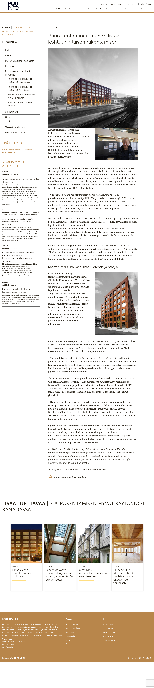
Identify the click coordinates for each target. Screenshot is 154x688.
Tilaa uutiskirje (109, 640)
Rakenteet (92, 9)
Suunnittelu (105, 9)
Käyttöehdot (108, 624)
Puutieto (128, 9)
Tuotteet (117, 9)
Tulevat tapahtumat (15, 127)
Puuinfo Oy (129, 4)
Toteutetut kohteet (58, 9)
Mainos (11, 121)
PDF (74, 477)
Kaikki (8, 50)
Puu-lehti (120, 4)
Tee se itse (139, 9)
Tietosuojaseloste (110, 628)
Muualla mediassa (15, 132)
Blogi (8, 55)
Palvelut (104, 4)
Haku (142, 4)
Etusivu (6, 28)
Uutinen (9, 117)
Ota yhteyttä (108, 636)
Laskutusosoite (109, 632)
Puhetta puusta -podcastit (19, 60)
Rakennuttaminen (77, 9)
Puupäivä (112, 4)
